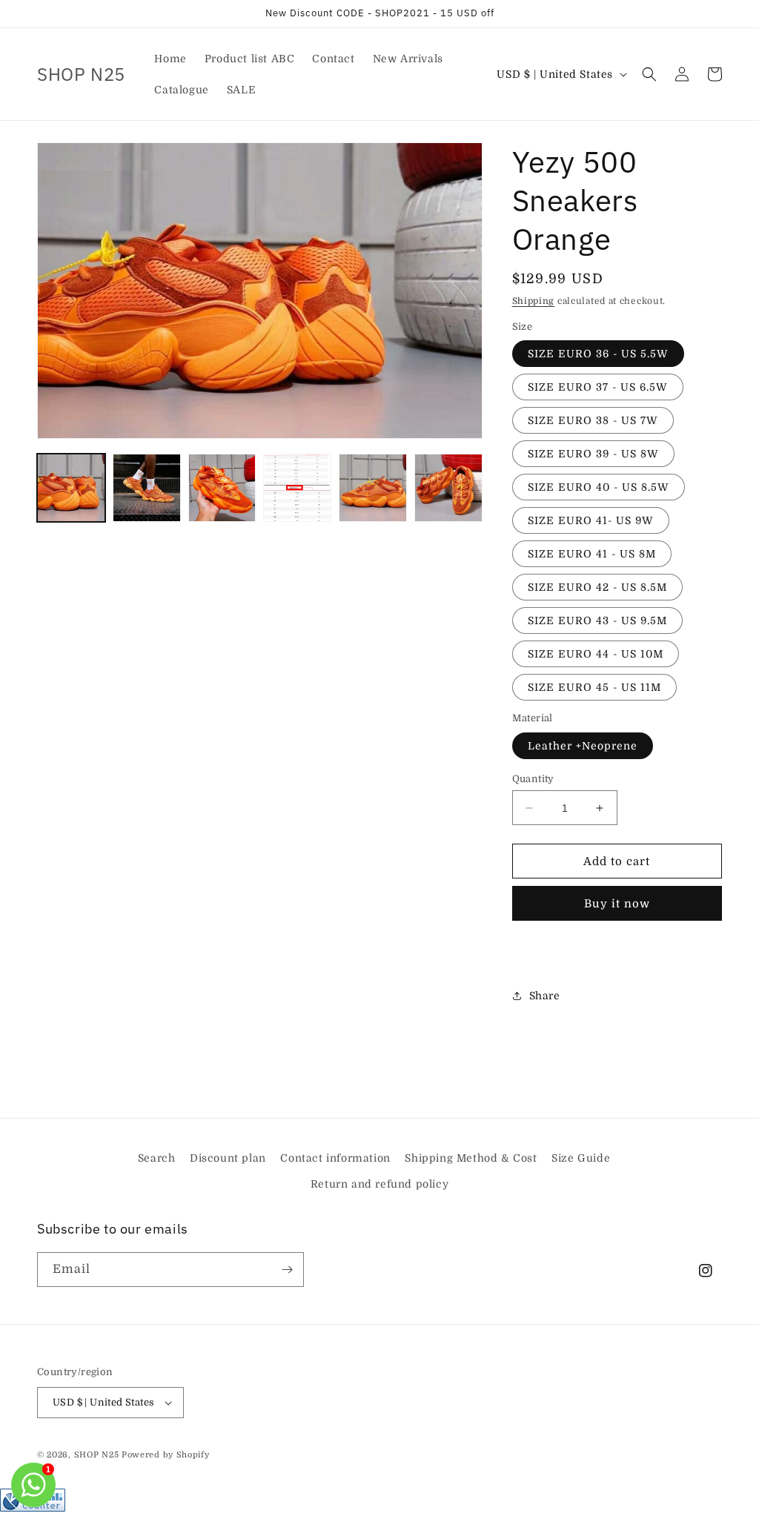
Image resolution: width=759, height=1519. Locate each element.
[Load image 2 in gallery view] (147, 488)
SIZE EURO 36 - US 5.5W (598, 354)
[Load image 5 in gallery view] (373, 488)
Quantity (533, 778)
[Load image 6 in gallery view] (448, 488)
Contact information (335, 1158)
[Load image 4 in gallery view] (297, 488)
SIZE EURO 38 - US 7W (593, 420)
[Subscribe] (287, 1269)
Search (157, 1158)
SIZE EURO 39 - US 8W (593, 454)
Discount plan (228, 1158)
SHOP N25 (96, 1455)
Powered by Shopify (166, 1455)
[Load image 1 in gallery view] (71, 488)
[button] (649, 74)
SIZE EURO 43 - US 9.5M (597, 620)
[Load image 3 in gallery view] (222, 488)
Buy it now (617, 903)
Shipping (533, 301)
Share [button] (544, 996)
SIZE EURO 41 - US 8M (592, 554)
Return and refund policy (379, 1184)
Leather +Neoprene (582, 746)
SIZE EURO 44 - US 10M (595, 654)
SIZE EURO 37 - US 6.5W (598, 387)
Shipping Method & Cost (471, 1158)
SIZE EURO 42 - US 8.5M (597, 587)
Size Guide (580, 1158)
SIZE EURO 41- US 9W (591, 520)
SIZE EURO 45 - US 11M (594, 687)
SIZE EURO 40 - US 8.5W (598, 487)
